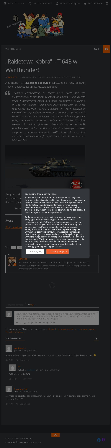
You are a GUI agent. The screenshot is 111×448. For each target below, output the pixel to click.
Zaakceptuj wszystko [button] (57, 251)
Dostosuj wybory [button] (35, 251)
